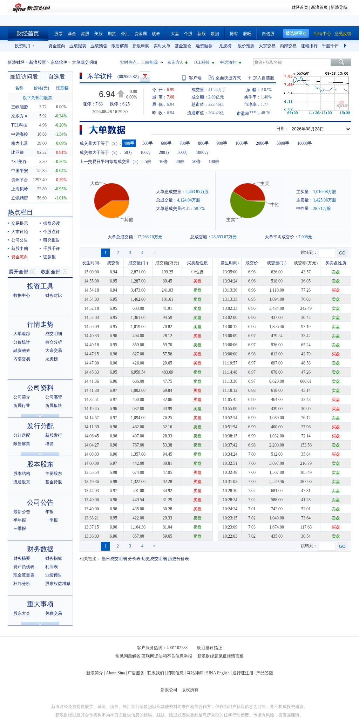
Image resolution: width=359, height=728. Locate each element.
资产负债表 (23, 566)
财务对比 (53, 295)
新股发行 (53, 435)
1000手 (241, 143)
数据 (215, 33)
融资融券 (204, 45)
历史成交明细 (154, 558)
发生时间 (90, 262)
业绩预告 (98, 45)
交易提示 (19, 223)
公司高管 (53, 397)
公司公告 (19, 240)
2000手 (262, 143)
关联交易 (53, 613)
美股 (98, 33)
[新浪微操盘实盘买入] (145, 77)
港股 (85, 33)
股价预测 (246, 45)
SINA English (218, 673)
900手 (222, 143)
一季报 (51, 520)
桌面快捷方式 (228, 77)
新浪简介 (94, 673)
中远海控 (228, 62)
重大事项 (40, 604)
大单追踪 (21, 333)
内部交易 (288, 45)
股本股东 (40, 464)
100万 (145, 152)
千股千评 (330, 45)
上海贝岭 (19, 188)
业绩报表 (77, 45)
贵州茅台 (19, 179)
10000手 (304, 143)
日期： (282, 128)
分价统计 (21, 342)
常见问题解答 (128, 656)
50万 (128, 152)
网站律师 (195, 673)
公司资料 (40, 388)
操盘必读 (51, 223)
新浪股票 (37, 62)
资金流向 (56, 45)
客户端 (195, 77)
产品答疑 (264, 673)
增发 (49, 443)
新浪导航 (339, 7)
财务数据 (40, 549)
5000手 (283, 143)
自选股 (268, 33)
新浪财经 (16, 62)
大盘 (175, 33)
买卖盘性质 (197, 262)
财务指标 (53, 558)
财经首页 (299, 7)
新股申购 (141, 45)
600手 (166, 143)
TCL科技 (202, 62)
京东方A (175, 62)
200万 (164, 152)
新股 (201, 33)
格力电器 (19, 143)
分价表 (134, 558)
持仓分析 (53, 342)
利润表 (51, 566)
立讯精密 (19, 198)
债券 (156, 33)
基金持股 (53, 481)
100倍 (214, 161)
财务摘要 (21, 558)
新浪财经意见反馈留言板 (220, 656)
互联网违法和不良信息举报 (167, 656)
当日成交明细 (114, 558)
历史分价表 (178, 558)
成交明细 (53, 333)
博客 (234, 33)
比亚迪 (17, 152)
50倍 (196, 161)
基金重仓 (183, 45)
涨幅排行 (309, 45)
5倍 (148, 161)
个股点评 (51, 231)
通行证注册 (242, 673)
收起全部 (51, 271)
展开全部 (18, 271)
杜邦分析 (21, 583)
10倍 (163, 161)
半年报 (19, 520)
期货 (112, 33)
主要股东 (53, 473)
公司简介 (21, 397)
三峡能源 (149, 62)
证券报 (49, 256)
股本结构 (21, 473)
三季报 (19, 528)
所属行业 (21, 405)
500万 (182, 152)
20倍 (180, 161)
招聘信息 (175, 673)
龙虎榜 (225, 45)
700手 (185, 143)
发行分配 (40, 426)
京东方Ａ (19, 116)
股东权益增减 (57, 583)
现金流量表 (23, 575)
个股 (188, 33)
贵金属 (140, 33)
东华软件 (58, 62)
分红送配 (21, 435)
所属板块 (53, 405)
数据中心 (21, 295)
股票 (58, 33)
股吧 (247, 33)
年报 (49, 511)
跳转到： (309, 252)
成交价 (113, 262)
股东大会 (21, 613)
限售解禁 (119, 45)
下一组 (346, 46)
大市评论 (19, 231)
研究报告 (51, 240)
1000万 (202, 152)
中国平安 (19, 170)
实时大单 (162, 45)
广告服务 (136, 673)
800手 (203, 143)
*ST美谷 (19, 161)
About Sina (115, 673)
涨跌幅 (62, 88)
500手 (147, 143)
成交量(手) (138, 262)
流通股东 (21, 481)
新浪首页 (319, 7)
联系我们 (155, 673)
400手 (129, 143)
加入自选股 (263, 77)
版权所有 (190, 689)
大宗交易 (267, 45)
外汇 (125, 33)
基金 (72, 33)
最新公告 (21, 511)
